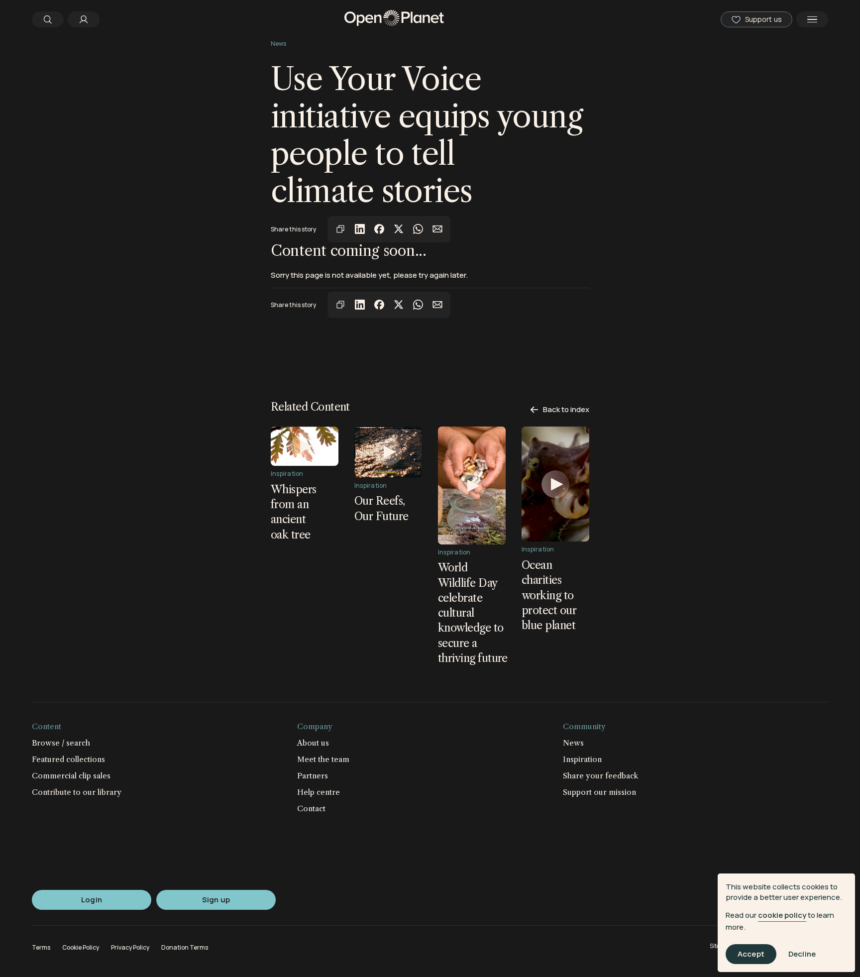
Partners (312, 775)
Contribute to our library (76, 792)
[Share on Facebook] (379, 229)
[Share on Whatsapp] (418, 229)
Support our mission (599, 792)
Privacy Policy (130, 947)
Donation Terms (184, 947)
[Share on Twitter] (399, 229)
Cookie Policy (80, 947)
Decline (802, 954)
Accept (751, 954)
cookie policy (782, 915)
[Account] (84, 19)
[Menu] (812, 19)
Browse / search (61, 743)
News (278, 43)
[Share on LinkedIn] (360, 229)
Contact (311, 808)
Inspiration (582, 759)
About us (313, 743)
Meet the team (323, 759)
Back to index (565, 409)
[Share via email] (437, 229)
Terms (41, 947)
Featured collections (68, 759)
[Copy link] (340, 229)
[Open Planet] (394, 19)
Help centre (318, 792)
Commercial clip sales (71, 775)
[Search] (48, 19)
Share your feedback (601, 775)
